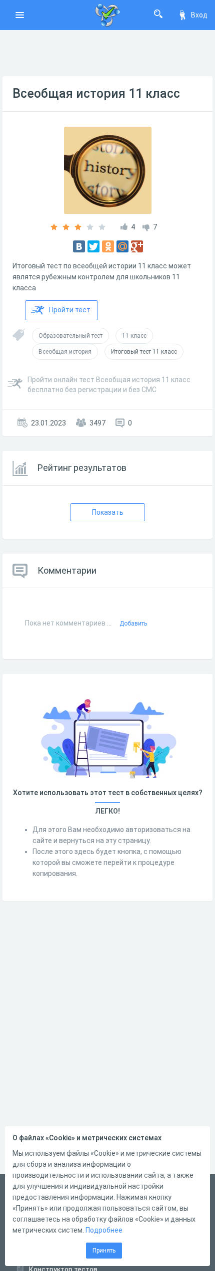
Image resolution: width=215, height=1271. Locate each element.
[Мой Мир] (122, 246)
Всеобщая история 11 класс (96, 93)
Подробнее (104, 1230)
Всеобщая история (65, 351)
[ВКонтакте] (79, 246)
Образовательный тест (70, 335)
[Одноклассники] (108, 246)
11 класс (134, 335)
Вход (199, 15)
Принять (104, 1250)
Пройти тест (69, 310)
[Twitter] (94, 246)
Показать (108, 512)
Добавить (133, 623)
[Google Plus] (137, 246)
